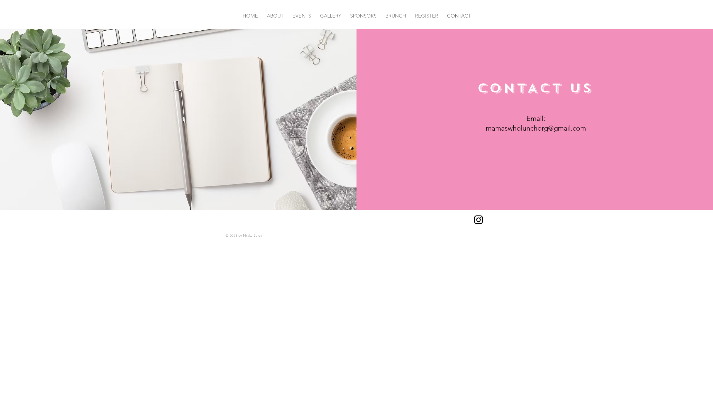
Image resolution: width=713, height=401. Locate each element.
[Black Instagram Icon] (478, 220)
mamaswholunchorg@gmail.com (536, 128)
